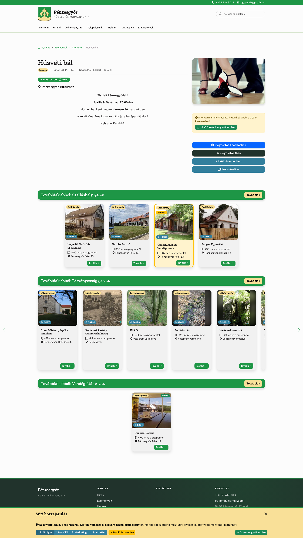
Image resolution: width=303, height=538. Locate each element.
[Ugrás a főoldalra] (44, 14)
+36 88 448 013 (225, 2)
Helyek (101, 506)
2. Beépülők (62, 532)
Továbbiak (253, 195)
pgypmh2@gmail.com (253, 2)
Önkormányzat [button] (73, 27)
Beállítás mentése (123, 532)
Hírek (100, 495)
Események (61, 47)
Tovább (93, 263)
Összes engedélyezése (252, 532)
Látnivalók (128, 27)
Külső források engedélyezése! (217, 127)
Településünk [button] (95, 27)
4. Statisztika (98, 532)
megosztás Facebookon (230, 145)
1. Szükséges (44, 532)
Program (77, 47)
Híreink (57, 27)
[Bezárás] (266, 514)
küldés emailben (230, 161)
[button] (299, 330)
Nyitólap (44, 27)
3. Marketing (79, 532)
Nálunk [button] (112, 27)
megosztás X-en (230, 153)
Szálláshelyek (145, 27)
